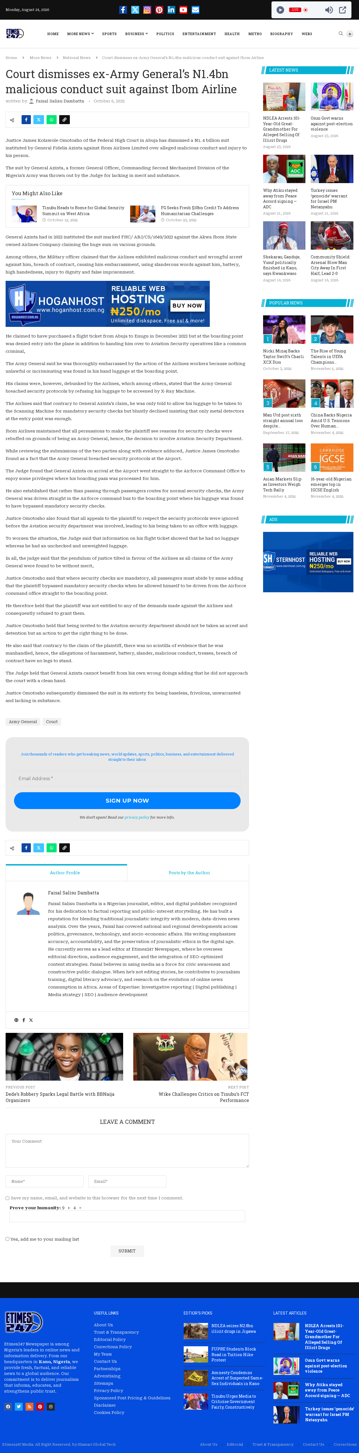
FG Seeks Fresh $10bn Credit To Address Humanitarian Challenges (200, 210)
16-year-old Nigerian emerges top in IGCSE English (331, 484)
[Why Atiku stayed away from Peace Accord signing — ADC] (284, 169)
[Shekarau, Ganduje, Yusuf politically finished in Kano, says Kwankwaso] (284, 235)
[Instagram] (147, 10)
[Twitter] (135, 10)
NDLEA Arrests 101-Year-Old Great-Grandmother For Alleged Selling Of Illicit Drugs (281, 129)
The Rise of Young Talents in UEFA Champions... (328, 356)
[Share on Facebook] (26, 119)
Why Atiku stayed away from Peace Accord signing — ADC (280, 198)
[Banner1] (308, 562)
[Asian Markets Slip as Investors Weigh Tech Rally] (284, 457)
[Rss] (29, 1407)
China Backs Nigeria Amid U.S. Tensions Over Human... (331, 420)
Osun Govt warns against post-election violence (332, 123)
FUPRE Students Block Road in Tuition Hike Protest (233, 1354)
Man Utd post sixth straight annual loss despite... (283, 420)
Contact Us (105, 1361)
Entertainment (199, 33)
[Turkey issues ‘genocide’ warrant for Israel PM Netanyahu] (332, 169)
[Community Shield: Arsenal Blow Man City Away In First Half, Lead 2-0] (332, 235)
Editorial (235, 1444)
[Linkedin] (171, 10)
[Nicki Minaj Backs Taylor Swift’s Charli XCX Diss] (284, 329)
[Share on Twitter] (38, 119)
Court (52, 721)
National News (77, 58)
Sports (109, 33)
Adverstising (107, 1376)
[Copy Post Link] (64, 119)
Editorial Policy (110, 1340)
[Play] (280, 10)
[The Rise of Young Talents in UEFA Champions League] (332, 329)
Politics (165, 33)
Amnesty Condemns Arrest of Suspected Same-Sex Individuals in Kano (237, 1378)
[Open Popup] (342, 10)
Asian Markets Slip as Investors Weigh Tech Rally (282, 484)
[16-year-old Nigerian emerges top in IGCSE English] (332, 457)
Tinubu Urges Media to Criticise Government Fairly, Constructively (233, 1401)
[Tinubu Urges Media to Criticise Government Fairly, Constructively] (196, 1401)
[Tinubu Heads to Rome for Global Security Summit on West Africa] (24, 214)
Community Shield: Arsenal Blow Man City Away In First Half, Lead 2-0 (330, 265)
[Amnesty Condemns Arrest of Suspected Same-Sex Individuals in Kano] (196, 1378)
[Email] (195, 10)
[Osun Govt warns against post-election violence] (332, 97)
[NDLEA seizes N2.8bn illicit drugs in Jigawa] (196, 1331)
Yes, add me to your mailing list (44, 1239)
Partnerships (107, 1369)
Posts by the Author (189, 872)
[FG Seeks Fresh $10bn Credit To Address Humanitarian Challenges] (142, 214)
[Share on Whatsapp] (52, 119)
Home (53, 33)
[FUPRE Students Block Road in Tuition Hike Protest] (196, 1354)
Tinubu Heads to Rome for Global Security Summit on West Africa (83, 210)
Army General (23, 721)
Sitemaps (103, 1383)
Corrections (345, 1444)
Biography (281, 33)
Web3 (307, 33)
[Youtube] (183, 10)
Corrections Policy (113, 1347)
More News (78, 33)
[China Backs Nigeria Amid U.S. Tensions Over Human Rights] (332, 393)
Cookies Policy (109, 1413)
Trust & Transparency (116, 1332)
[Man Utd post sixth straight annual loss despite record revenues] (284, 393)
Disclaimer (105, 1405)
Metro (255, 33)
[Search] (341, 33)
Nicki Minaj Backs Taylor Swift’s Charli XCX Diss (283, 356)
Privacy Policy (108, 1391)
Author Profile (65, 872)
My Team (103, 1354)
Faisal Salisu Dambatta (73, 893)
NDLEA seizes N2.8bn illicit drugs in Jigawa (233, 1328)
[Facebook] (123, 10)
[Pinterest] (159, 10)
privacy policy (137, 817)
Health (232, 33)
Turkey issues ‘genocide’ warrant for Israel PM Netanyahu (329, 198)
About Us (103, 1325)
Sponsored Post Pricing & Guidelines (132, 1398)
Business (134, 33)
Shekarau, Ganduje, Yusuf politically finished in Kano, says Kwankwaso (281, 265)
